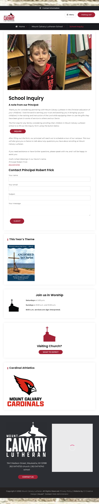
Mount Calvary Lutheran (32, 491)
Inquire (17, 131)
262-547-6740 (14, 165)
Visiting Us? (86, 15)
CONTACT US (28, 477)
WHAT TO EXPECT (50, 352)
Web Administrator (60, 494)
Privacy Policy (66, 491)
